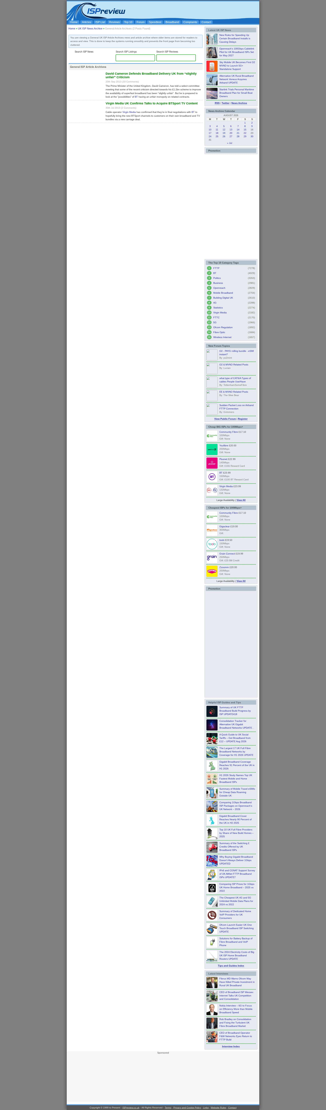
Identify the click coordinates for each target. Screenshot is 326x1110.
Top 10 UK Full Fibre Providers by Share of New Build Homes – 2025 (236, 833)
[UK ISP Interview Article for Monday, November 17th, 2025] (212, 1014)
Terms (168, 1107)
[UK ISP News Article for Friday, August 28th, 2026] (212, 71)
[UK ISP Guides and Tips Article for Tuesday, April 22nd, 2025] (212, 852)
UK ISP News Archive (90, 28)
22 (245, 133)
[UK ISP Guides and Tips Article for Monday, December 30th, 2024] (212, 906)
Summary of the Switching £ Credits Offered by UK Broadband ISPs (234, 846)
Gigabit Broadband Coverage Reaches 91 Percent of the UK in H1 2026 (237, 765)
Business (218, 283)
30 (252, 136)
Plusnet (223, 459)
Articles (86, 22)
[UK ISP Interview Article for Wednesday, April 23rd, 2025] (212, 1041)
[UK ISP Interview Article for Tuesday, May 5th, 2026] (212, 987)
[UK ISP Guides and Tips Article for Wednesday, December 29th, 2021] (212, 947)
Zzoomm (224, 567)
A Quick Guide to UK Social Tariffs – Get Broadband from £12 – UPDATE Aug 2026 (235, 738)
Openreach (219, 288)
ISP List (100, 22)
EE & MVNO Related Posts (233, 391)
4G (214, 302)
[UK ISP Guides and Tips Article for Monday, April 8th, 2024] (212, 879)
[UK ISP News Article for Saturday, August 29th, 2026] (212, 57)
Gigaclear (224, 526)
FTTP (216, 268)
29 (245, 136)
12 (224, 129)
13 (231, 129)
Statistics (218, 307)
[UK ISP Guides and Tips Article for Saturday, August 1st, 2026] (212, 756)
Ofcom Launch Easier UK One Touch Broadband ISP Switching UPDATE (236, 928)
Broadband (172, 22)
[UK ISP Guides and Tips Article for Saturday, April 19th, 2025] (212, 892)
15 (245, 129)
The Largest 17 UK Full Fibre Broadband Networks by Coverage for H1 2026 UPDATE (236, 751)
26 (224, 136)
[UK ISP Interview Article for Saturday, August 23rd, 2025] (212, 1028)
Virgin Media (129, 112)
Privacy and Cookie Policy (187, 1107)
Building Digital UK (223, 297)
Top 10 (128, 22)
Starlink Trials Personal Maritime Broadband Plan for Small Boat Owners (236, 93)
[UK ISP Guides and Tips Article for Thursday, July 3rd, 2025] (212, 838)
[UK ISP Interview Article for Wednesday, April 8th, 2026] (212, 1000)
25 (217, 136)
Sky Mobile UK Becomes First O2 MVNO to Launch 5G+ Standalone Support (237, 65)
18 (217, 133)
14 (238, 129)
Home (74, 22)
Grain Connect (227, 553)
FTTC (216, 317)
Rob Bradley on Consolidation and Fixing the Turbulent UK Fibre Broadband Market (235, 1022)
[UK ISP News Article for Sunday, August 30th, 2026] (212, 43)
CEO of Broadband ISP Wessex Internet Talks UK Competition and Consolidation (236, 995)
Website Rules (218, 1107)
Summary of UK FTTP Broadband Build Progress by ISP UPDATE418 (235, 711)
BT (136, 96)
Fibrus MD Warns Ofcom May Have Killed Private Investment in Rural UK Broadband (237, 982)
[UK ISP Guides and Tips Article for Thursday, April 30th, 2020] (212, 716)
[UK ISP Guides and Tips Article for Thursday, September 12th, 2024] (212, 933)
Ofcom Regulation (223, 327)
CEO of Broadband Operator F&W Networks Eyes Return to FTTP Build (235, 1036)
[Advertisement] (196, 10)
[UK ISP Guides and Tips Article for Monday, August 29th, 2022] (212, 743)
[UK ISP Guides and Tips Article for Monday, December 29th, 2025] (212, 729)
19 (224, 133)
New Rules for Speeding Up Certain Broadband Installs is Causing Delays (234, 38)
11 (217, 129)
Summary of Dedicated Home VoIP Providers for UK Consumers (235, 914)
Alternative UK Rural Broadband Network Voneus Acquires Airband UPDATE (236, 79)
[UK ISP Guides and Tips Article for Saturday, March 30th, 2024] (212, 960)
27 (231, 136)
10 (210, 129)
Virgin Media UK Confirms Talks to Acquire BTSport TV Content (152, 103)
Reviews (114, 22)
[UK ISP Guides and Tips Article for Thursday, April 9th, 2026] (212, 797)
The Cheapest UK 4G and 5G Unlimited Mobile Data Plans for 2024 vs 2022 (236, 901)
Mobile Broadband (223, 292)
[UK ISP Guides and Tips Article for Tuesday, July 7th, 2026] (212, 770)
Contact (206, 22)
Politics (217, 278)
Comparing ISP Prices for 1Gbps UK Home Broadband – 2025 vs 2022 (236, 887)
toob (221, 540)
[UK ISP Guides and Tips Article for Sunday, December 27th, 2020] (212, 865)
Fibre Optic (219, 332)
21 (238, 133)
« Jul (229, 143)
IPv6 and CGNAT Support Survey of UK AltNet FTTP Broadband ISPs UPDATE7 (237, 874)
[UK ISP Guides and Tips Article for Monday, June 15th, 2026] (212, 784)
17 (210, 133)
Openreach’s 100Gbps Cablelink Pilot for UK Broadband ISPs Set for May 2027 (236, 52)
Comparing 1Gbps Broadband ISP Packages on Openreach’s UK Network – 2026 (235, 806)
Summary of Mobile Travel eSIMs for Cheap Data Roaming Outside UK (237, 792)
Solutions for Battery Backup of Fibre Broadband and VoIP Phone (235, 942)
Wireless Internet (222, 337)
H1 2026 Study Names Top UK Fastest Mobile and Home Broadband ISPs (235, 778)
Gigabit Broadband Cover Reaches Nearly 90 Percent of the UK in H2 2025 (235, 819)
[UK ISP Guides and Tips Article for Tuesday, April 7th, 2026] (212, 811)
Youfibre (223, 445)
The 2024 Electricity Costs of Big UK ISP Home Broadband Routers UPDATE (236, 955)
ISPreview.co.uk (130, 1107)
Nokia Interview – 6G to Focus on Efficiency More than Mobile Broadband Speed (235, 1009)
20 (231, 133)
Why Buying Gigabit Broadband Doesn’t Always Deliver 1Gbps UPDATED (236, 860)
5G (214, 322)
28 (238, 136)
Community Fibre (228, 432)
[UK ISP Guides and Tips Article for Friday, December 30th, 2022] (212, 920)
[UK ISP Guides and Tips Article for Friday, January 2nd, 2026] (212, 824)
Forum (140, 22)
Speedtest (155, 22)
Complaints (190, 22)
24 (210, 136)
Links (206, 1107)
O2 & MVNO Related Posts (233, 364)
